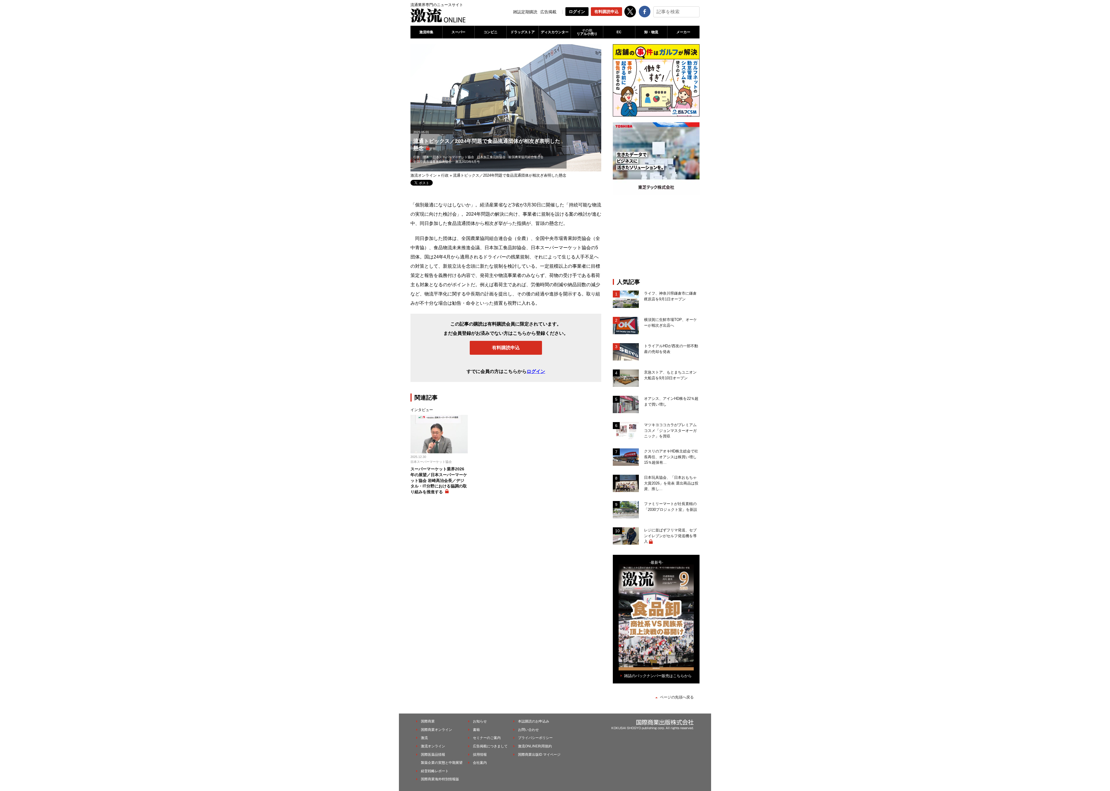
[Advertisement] (656, 236)
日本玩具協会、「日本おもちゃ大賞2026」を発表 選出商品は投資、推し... (671, 483)
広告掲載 (548, 12)
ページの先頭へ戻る (677, 697)
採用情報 (480, 754)
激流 (424, 738)
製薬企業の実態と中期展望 (441, 762)
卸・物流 (651, 32)
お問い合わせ (528, 729)
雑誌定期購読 (525, 12)
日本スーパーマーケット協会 (453, 157)
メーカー (683, 32)
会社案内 (480, 762)
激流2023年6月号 (467, 161)
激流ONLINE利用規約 (535, 746)
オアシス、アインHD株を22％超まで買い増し (671, 401)
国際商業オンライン (436, 729)
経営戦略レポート (435, 771)
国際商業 (428, 721)
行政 (416, 157)
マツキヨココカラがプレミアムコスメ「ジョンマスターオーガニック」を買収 (670, 430)
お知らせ (480, 721)
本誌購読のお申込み (533, 721)
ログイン (577, 11)
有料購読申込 (606, 11)
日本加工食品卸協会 (491, 157)
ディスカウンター (555, 32)
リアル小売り (587, 32)
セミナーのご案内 (487, 738)
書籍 (476, 729)
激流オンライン (423, 175)
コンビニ (490, 32)
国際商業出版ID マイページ (539, 754)
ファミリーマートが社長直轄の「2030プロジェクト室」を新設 (670, 507)
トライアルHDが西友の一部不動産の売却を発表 (671, 349)
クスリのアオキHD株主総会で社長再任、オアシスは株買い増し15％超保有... (671, 457)
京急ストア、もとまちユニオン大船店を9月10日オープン (670, 375)
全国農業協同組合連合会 (525, 157)
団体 (426, 157)
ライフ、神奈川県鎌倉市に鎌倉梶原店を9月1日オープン (670, 296)
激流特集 (426, 32)
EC (619, 32)
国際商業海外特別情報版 (440, 779)
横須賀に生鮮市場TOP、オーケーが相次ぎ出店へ (670, 322)
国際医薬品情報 (433, 754)
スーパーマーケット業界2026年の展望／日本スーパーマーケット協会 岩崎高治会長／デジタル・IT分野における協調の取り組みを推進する (438, 480)
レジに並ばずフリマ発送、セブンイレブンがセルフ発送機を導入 (670, 536)
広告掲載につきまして (490, 746)
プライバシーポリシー (535, 738)
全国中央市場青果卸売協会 (432, 161)
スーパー (458, 32)
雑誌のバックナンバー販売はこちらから (658, 676)
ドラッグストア (522, 32)
